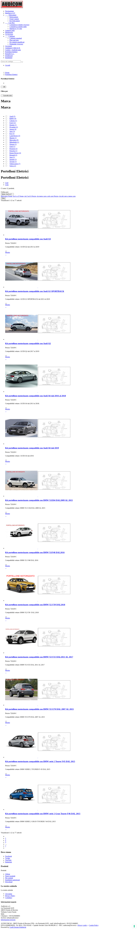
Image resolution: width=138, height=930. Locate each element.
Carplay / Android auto (13, 50)
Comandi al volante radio (18, 27)
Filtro (3, 198)
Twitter (7, 858)
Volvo (12, 166)
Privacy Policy (10, 896)
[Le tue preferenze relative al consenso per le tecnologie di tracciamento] (134, 926)
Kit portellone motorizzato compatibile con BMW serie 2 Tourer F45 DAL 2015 (40, 761)
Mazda (12, 138)
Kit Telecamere (14, 21)
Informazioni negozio (8, 920)
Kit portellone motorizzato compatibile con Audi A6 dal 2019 (32, 448)
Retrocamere (13, 17)
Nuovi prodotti (10, 876)
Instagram (8, 862)
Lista (7, 185)
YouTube (8, 860)
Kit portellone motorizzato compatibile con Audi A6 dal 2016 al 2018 (35, 396)
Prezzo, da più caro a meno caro (65, 196)
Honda (12, 125)
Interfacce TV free (15, 28)
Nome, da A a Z (7, 194)
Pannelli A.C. (9, 54)
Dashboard (9, 56)
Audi (12, 116)
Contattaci (8, 898)
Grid (6, 183)
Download (8, 882)
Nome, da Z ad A (25, 196)
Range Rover (15, 153)
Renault (13, 155)
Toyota (13, 161)
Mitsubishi (14, 142)
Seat (12, 157)
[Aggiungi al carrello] (6, 303)
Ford (12, 123)
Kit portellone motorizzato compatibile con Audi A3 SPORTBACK (34, 291)
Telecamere (10, 15)
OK (3, 87)
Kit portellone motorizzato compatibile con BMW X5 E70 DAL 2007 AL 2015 (39, 709)
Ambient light (10, 30)
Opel (12, 146)
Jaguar (12, 129)
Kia (11, 134)
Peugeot (13, 149)
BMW (12, 118)
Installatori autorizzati (12, 880)
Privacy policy (82, 925)
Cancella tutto (7, 95)
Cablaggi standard (15, 38)
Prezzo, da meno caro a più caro (43, 196)
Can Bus (10, 23)
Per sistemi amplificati (16, 42)
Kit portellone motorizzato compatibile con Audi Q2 (28, 343)
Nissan (12, 144)
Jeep (12, 131)
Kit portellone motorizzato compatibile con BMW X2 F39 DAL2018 (35, 604)
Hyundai (13, 127)
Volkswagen (14, 164)
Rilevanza (4, 196)
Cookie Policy (94, 925)
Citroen (13, 121)
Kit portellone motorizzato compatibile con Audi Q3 (28, 239)
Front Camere (14, 19)
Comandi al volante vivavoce (19, 25)
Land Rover (14, 136)
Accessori (8, 46)
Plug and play (14, 40)
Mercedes (13, 140)
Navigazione (9, 11)
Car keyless (9, 34)
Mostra (7, 252)
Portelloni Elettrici (11, 52)
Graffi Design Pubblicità (17, 927)
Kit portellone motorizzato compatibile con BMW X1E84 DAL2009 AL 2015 (39, 500)
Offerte (7, 874)
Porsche (13, 151)
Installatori (8, 58)
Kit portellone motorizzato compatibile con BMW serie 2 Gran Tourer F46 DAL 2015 (42, 813)
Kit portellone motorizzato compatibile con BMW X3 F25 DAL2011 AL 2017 (39, 657)
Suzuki (13, 159)
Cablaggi (10, 36)
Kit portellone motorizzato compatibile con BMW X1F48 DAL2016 (35, 552)
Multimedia (9, 32)
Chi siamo (8, 894)
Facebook (8, 856)
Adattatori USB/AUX (12, 48)
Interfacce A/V (10, 13)
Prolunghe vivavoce (16, 44)
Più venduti (9, 878)
